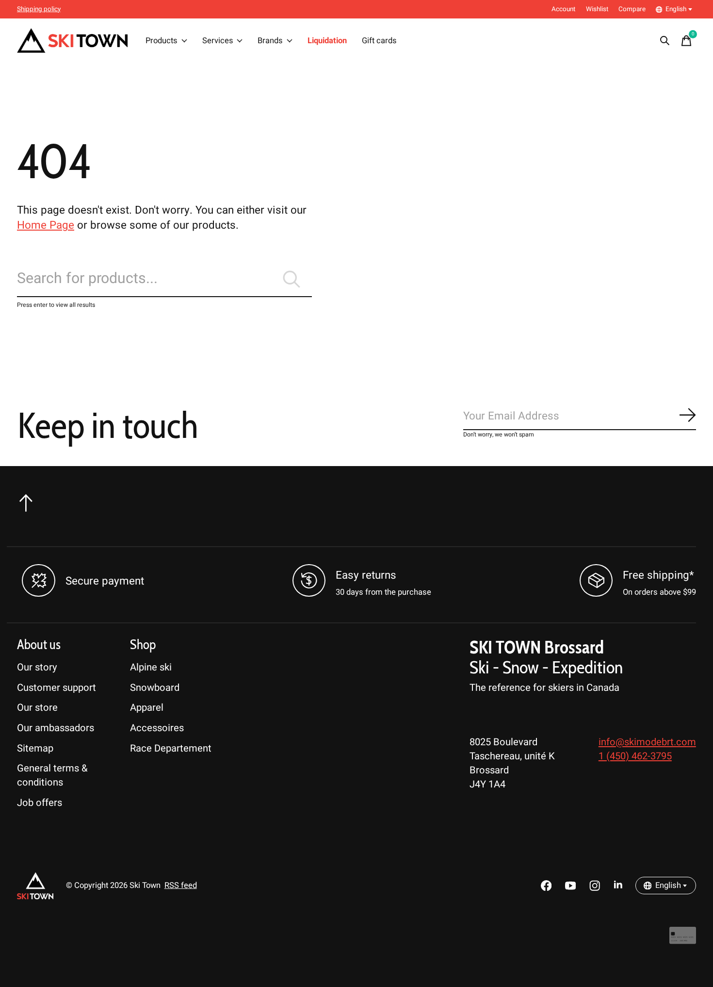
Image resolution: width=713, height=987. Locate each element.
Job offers (39, 803)
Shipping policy (39, 9)
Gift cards (379, 41)
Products (162, 41)
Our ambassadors (55, 728)
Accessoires (157, 728)
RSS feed (180, 885)
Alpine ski (151, 667)
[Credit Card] (682, 940)
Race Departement (170, 748)
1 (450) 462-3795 (635, 756)
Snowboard (154, 688)
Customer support (56, 688)
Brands (270, 41)
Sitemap (35, 748)
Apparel (146, 708)
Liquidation (327, 41)
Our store (37, 708)
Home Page (45, 225)
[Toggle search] (665, 40)
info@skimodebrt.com (647, 742)
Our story (37, 667)
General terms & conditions (52, 775)
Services (217, 41)
